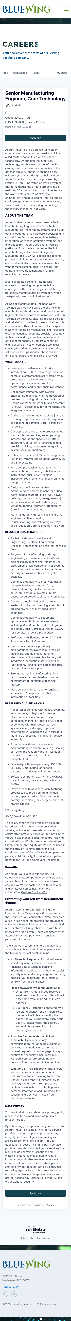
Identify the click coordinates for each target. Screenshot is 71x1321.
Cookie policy (43, 1238)
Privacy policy (28, 1238)
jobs (5, 72)
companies (20, 72)
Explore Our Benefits (34, 892)
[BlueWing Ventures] (26, 8)
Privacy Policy (10, 1286)
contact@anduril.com (29, 1030)
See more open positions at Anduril (35, 1205)
